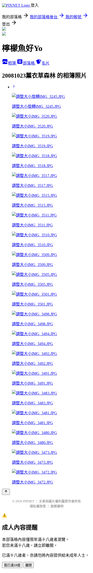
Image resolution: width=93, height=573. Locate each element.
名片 (46, 63)
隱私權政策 (38, 506)
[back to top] (6, 492)
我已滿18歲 (12, 565)
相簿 (12, 63)
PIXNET (28, 501)
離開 (28, 565)
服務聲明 (57, 506)
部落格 (29, 63)
